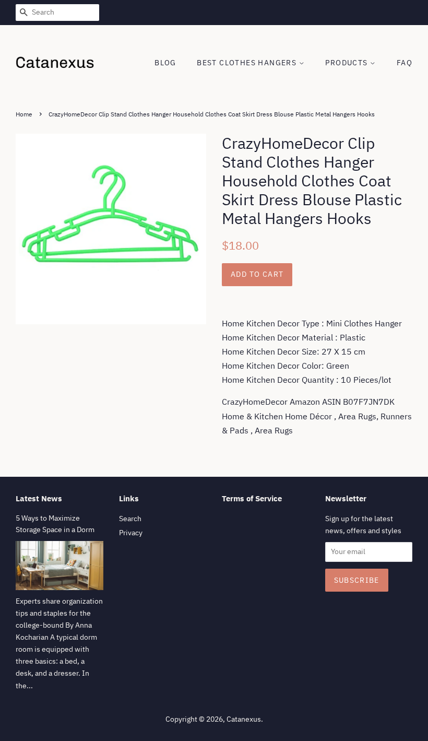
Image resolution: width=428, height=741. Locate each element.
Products (347, 62)
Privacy (130, 532)
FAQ (404, 62)
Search (130, 518)
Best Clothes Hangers (248, 62)
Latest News (39, 498)
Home (24, 114)
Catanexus (244, 719)
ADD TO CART (257, 274)
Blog (165, 62)
